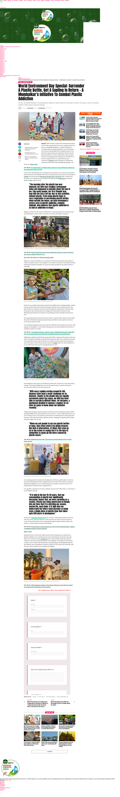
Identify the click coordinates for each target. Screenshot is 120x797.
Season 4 (2, 53)
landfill (55, 343)
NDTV (1, 0)
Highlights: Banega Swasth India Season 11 (10, 46)
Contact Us (2, 789)
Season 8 (2, 57)
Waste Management (50, 696)
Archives (2, 781)
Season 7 (2, 56)
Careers (2, 790)
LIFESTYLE (29, 0)
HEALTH (34, 0)
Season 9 (2, 59)
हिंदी (12, 0)
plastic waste (34, 164)
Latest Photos (3, 61)
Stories (2, 74)
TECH (38, 0)
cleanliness (44, 539)
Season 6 (2, 55)
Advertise (2, 782)
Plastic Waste (41, 696)
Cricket (21, 0)
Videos (1, 47)
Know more (8, 780)
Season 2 (2, 51)
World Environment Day (24, 79)
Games (42, 0)
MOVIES (16, 0)
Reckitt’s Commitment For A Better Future (10, 75)
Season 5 (2, 54)
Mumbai (51, 160)
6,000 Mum (34, 585)
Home (1, 45)
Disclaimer (2, 785)
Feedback (2, 784)
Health (1, 73)
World (5, 0)
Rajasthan (57, 0)
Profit (9, 0)
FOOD (25, 0)
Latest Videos (3, 49)
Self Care (2, 72)
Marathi (67, 0)
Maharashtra (61, 178)
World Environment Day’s (38, 517)
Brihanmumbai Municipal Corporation (50, 176)
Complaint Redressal (5, 787)
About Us (2, 783)
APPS (52, 0)
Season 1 (2, 50)
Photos (2, 60)
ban (31, 180)
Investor (2, 786)
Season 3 (2, 52)
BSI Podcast (3, 76)
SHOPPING (47, 0)
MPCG (62, 0)
